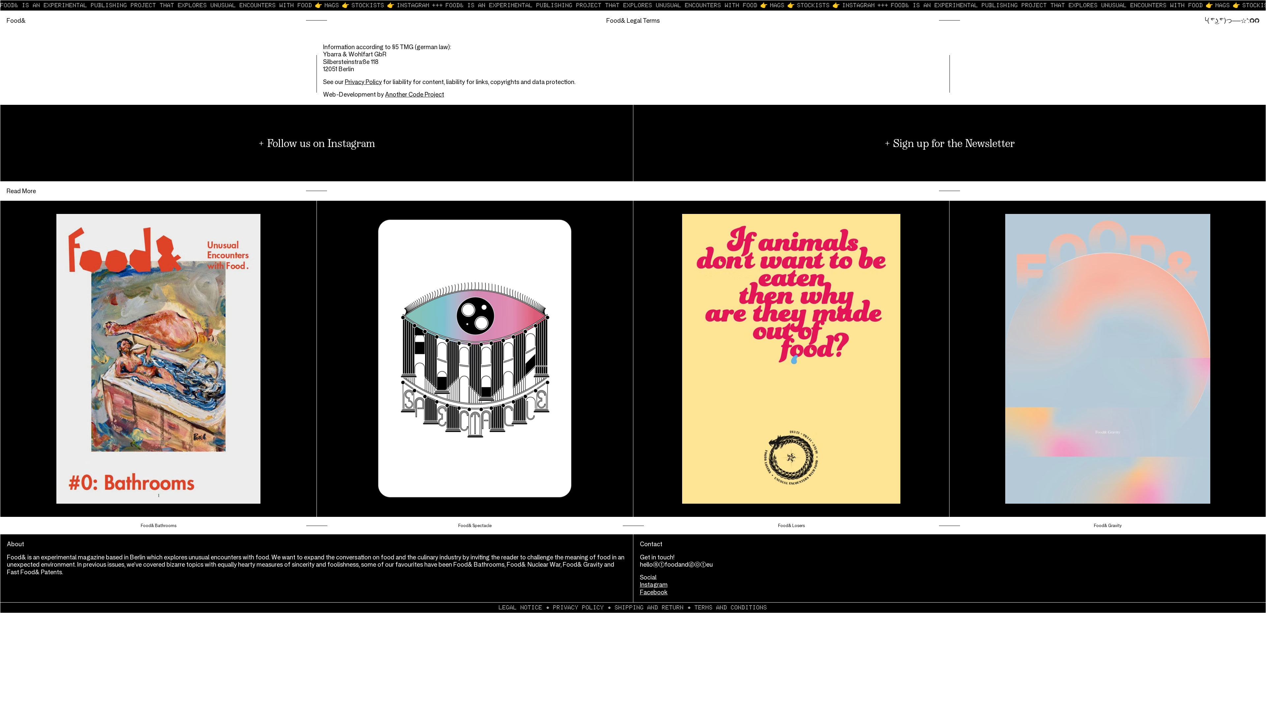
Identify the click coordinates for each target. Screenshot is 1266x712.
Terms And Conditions (731, 607)
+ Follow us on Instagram (316, 142)
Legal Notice (520, 607)
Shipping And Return (649, 607)
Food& (16, 20)
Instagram (413, 5)
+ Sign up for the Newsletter (949, 142)
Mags (332, 5)
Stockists (368, 5)
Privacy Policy (363, 81)
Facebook (654, 592)
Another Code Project (414, 94)
